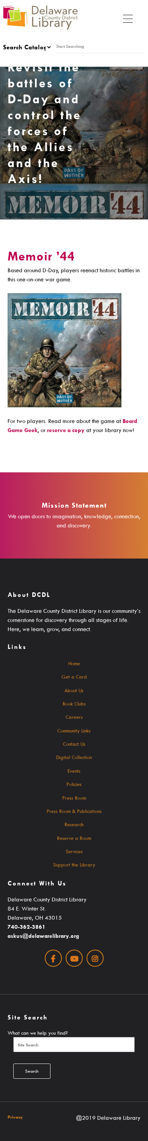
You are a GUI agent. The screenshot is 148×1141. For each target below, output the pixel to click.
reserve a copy (66, 430)
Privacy (15, 1117)
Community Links (74, 731)
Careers (74, 717)
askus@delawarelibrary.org (43, 935)
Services (74, 851)
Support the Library (74, 865)
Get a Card (74, 677)
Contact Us (74, 744)
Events (74, 771)
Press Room (74, 798)
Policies (74, 784)
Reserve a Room (74, 838)
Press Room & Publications (74, 811)
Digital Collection (74, 757)
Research (74, 824)
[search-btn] (55, 57)
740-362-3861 (27, 926)
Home (74, 663)
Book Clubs (74, 704)
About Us (74, 690)
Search (32, 1071)
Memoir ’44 (41, 256)
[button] (128, 17)
